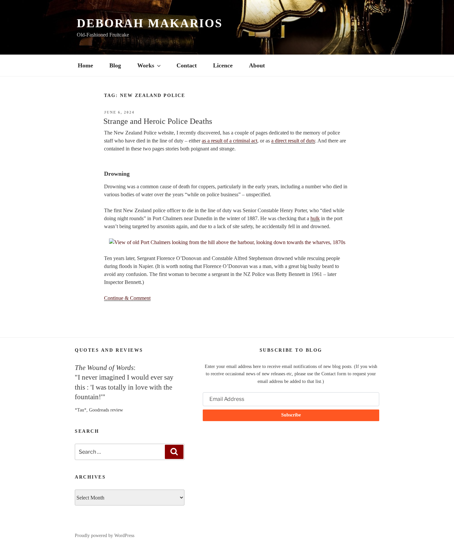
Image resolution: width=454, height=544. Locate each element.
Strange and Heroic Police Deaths (157, 121)
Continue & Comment (127, 298)
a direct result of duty (293, 140)
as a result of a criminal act (229, 140)
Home (85, 65)
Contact (186, 65)
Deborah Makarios (150, 23)
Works (145, 65)
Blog (115, 65)
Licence (223, 65)
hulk (315, 218)
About (257, 65)
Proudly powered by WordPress (104, 535)
